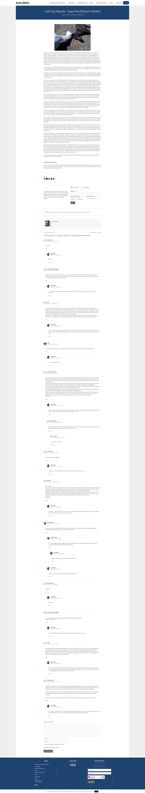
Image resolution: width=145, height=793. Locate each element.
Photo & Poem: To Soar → (95, 232)
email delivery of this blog (71, 166)
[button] (71, 765)
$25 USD (73, 199)
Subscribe (91, 781)
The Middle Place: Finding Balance (75, 212)
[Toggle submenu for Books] (57, 770)
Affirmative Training (54, 212)
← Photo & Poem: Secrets (49, 232)
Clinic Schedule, (84, 166)
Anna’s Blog (71, 3)
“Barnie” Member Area (81, 3)
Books (91, 3)
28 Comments (80, 14)
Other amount (80, 199)
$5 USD (73, 198)
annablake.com (53, 166)
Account (126, 3)
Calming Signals (62, 212)
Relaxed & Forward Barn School (57, 3)
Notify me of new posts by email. (52, 747)
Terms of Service (38, 781)
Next (73, 202)
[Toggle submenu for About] (57, 774)
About (111, 3)
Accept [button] (96, 791)
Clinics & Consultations (102, 3)
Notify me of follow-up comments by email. (54, 744)
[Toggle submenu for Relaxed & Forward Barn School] (57, 764)
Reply (46, 248)
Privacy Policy (38, 780)
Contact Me (119, 3)
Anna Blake (22, 2)
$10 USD (78, 198)
